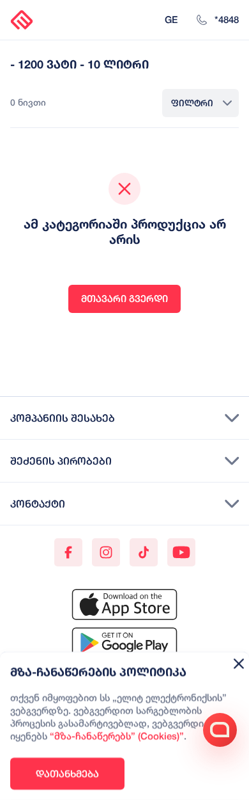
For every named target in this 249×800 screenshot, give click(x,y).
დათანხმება (67, 773)
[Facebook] (68, 552)
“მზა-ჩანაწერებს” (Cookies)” (117, 736)
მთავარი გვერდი (124, 298)
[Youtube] (181, 552)
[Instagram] (106, 552)
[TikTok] (144, 552)
